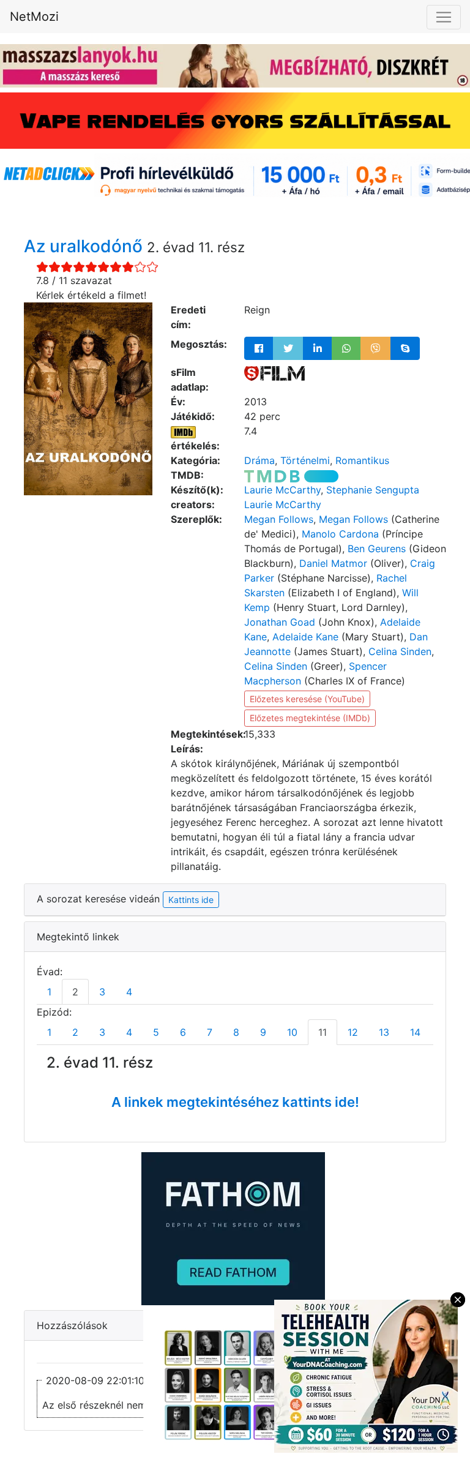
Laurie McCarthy (282, 490)
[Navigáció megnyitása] (444, 17)
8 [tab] (236, 1032)
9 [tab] (263, 1032)
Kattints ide (191, 899)
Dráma (259, 460)
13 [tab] (384, 1032)
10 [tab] (292, 1032)
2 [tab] (75, 992)
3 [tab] (102, 992)
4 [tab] (129, 992)
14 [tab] (415, 1032)
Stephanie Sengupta (372, 490)
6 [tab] (183, 1032)
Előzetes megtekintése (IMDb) (310, 718)
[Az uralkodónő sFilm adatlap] (274, 372)
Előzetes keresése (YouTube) (307, 699)
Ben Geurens (377, 548)
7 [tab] (209, 1032)
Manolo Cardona (340, 534)
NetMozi (34, 16)
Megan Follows (278, 519)
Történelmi (305, 460)
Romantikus (362, 460)
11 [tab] (322, 1032)
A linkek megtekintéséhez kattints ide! (235, 1102)
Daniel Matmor (333, 563)
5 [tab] (156, 1032)
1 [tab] (49, 992)
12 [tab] (353, 1032)
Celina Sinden (399, 651)
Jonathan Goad (279, 622)
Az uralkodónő (85, 246)
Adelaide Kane (305, 637)
